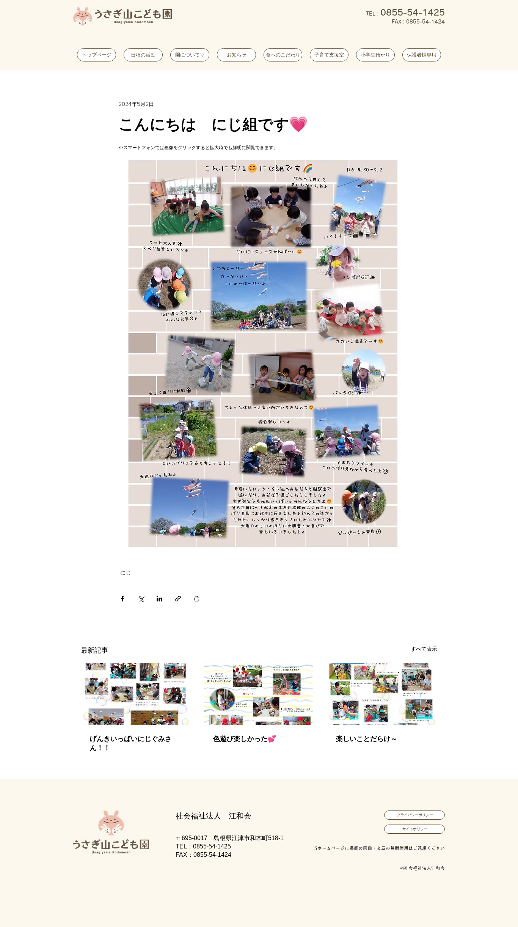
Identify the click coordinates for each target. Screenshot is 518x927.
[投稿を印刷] (196, 598)
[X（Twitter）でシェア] (140, 598)
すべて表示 (424, 649)
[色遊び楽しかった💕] (259, 694)
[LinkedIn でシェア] (159, 598)
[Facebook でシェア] (122, 598)
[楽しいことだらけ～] (382, 694)
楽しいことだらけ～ (366, 738)
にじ (125, 572)
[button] (189, 54)
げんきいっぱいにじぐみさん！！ (131, 743)
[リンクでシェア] (178, 598)
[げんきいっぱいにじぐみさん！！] (136, 694)
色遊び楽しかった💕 (244, 738)
